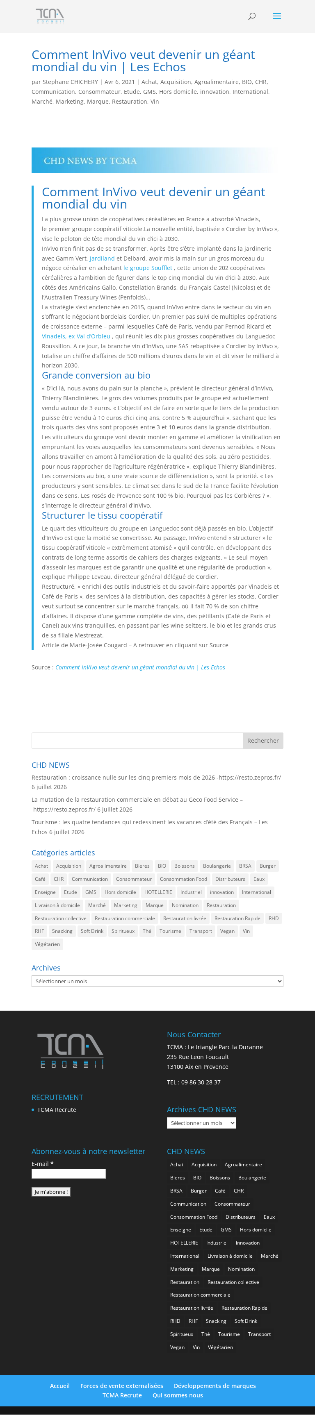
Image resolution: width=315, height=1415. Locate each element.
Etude (132, 91)
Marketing (70, 101)
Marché (42, 101)
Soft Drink (92, 930)
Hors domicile (178, 91)
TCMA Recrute (56, 1109)
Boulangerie (217, 865)
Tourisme (170, 930)
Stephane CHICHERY (70, 82)
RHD (274, 918)
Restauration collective (61, 918)
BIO (247, 82)
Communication (53, 91)
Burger (268, 865)
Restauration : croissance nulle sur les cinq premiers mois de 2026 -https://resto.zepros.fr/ (156, 777)
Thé (147, 930)
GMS (149, 91)
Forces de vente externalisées (121, 1386)
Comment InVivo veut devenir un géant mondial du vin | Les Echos (140, 667)
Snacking (62, 930)
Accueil (60, 1386)
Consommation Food (183, 878)
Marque (98, 101)
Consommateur (99, 91)
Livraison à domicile (57, 905)
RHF (39, 930)
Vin (155, 101)
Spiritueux (123, 930)
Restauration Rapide (237, 918)
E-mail (43, 1164)
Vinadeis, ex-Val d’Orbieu (76, 336)
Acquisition (175, 82)
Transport (200, 930)
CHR (261, 82)
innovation (214, 91)
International (250, 91)
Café (40, 878)
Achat (149, 82)
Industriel (191, 892)
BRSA (245, 865)
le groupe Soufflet (147, 268)
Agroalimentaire (216, 82)
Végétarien (47, 944)
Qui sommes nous (178, 1395)
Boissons (184, 865)
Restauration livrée (184, 918)
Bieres (142, 865)
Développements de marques (215, 1386)
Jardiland (102, 258)
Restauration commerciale (125, 918)
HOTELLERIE (158, 892)
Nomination (185, 905)
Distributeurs (230, 878)
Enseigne (45, 892)
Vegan (227, 930)
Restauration (129, 101)
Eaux (259, 878)
